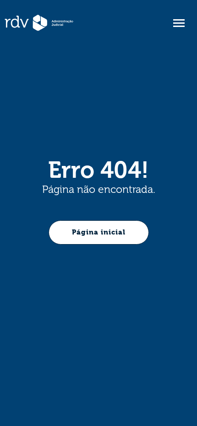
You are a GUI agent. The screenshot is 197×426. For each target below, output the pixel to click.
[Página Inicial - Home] (39, 23)
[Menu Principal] (179, 23)
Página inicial (99, 232)
